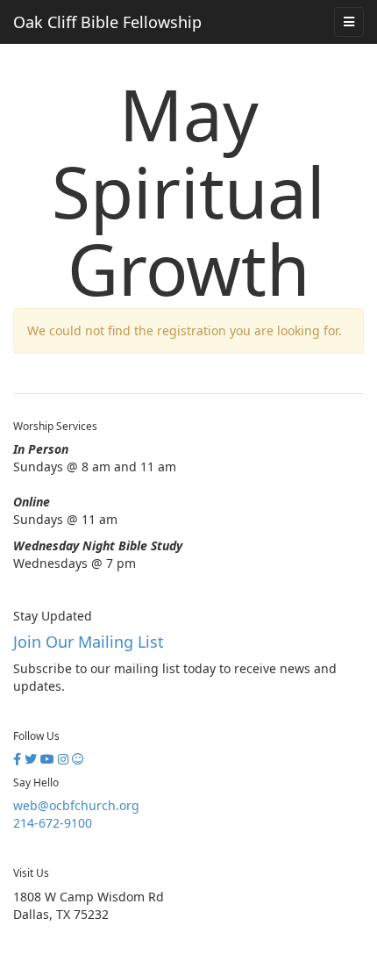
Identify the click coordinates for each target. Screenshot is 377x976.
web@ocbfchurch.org (76, 805)
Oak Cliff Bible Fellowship (107, 21)
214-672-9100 (52, 823)
